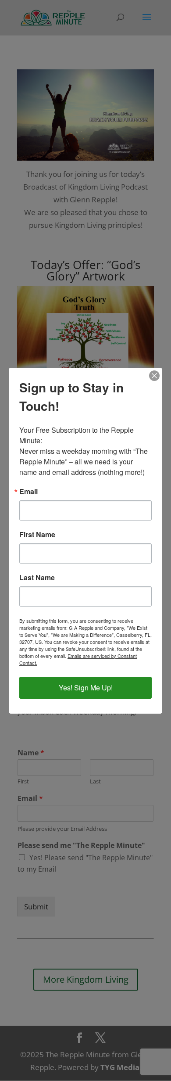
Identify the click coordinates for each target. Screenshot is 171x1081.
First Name (37, 534)
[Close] (154, 375)
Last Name (37, 577)
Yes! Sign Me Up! (86, 687)
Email (28, 491)
